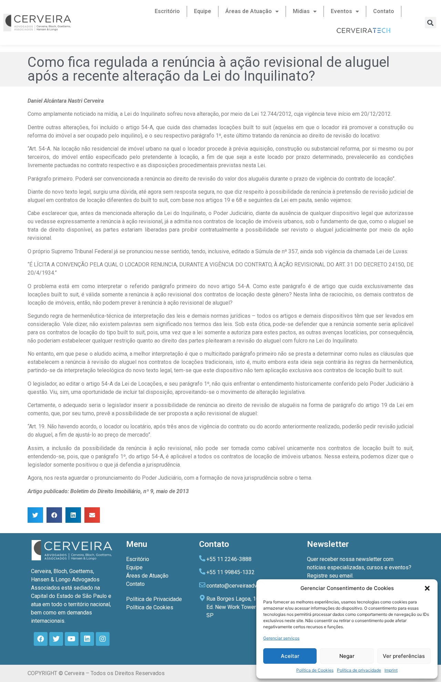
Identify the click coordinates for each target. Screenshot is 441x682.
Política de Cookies (315, 670)
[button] (427, 588)
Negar (347, 656)
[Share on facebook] (54, 515)
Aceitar (290, 656)
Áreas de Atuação (248, 11)
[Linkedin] (87, 639)
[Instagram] (103, 639)
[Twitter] (56, 639)
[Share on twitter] (35, 515)
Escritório (167, 11)
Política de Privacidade (154, 599)
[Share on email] (92, 515)
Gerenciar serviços (281, 638)
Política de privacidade (359, 670)
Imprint (391, 670)
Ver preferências (404, 656)
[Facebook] (41, 639)
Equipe (202, 11)
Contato (383, 11)
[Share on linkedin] (73, 515)
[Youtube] (72, 639)
